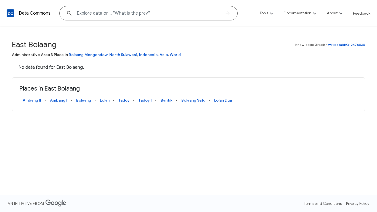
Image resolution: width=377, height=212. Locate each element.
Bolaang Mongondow (88, 54)
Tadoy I (145, 100)
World (175, 54)
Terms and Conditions (323, 203)
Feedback (361, 13)
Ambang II (32, 100)
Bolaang (83, 100)
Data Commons (35, 13)
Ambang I (58, 100)
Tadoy (124, 100)
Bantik (166, 100)
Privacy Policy (357, 203)
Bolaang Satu (193, 100)
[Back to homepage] (10, 13)
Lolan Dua (223, 100)
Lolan (105, 100)
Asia (164, 54)
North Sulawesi (123, 54)
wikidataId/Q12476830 (346, 45)
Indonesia (148, 54)
